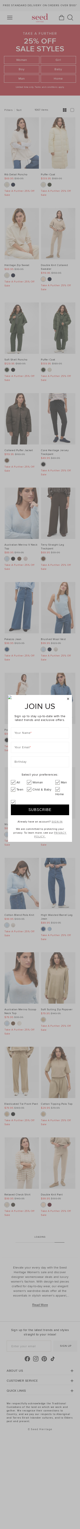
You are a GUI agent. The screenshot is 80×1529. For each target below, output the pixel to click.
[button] (68, 699)
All (18, 782)
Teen (20, 789)
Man (64, 782)
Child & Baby (41, 789)
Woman (37, 782)
